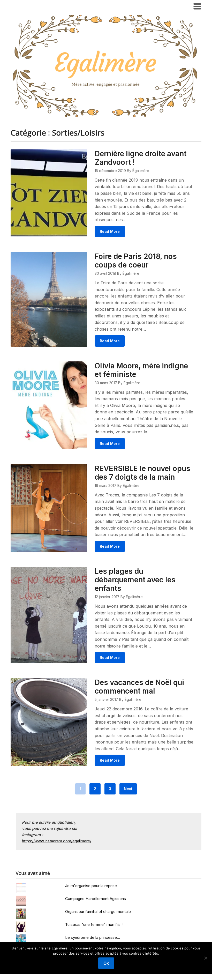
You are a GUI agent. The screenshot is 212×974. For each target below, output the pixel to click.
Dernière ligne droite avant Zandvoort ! (140, 158)
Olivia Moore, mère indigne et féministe (141, 370)
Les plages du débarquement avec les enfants (135, 580)
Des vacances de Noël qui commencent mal (139, 686)
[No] (205, 958)
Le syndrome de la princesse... (92, 937)
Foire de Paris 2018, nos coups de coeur (136, 260)
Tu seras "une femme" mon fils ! (94, 924)
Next (128, 788)
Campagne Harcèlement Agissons (95, 898)
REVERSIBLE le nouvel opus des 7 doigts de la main (142, 472)
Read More (110, 231)
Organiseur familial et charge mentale (98, 911)
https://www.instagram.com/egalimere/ (56, 840)
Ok (106, 963)
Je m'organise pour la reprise (91, 885)
